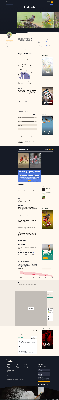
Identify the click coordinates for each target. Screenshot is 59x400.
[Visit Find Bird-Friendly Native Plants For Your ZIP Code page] (47, 219)
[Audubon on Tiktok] (45, 384)
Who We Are (8, 366)
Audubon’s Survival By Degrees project (24, 288)
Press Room (17, 368)
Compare (46, 149)
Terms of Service (41, 377)
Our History (8, 367)
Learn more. (34, 114)
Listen (52, 4)
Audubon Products (26, 367)
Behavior (8, 43)
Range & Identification (10, 41)
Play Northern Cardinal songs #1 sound (28, 153)
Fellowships (17, 367)
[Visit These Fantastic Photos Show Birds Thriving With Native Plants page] (47, 197)
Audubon (8, 1)
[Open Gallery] (40, 12)
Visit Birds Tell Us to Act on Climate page (47, 252)
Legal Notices (16, 379)
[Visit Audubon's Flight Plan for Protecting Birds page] (47, 125)
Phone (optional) (40, 374)
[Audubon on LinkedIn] (44, 384)
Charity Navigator (8, 375)
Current (49, 295)
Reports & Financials (9, 371)
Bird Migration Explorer (46, 58)
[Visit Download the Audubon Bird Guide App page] (47, 96)
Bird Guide (24, 4)
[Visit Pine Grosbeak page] (35, 160)
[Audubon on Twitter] (42, 384)
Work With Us (17, 366)
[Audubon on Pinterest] (47, 384)
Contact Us (22, 379)
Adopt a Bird (51, 149)
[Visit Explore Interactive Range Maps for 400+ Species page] (47, 66)
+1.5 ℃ (51, 295)
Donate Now (25, 368)
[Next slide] (58, 19)
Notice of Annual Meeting (10, 370)
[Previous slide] (0, 19)
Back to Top (8, 46)
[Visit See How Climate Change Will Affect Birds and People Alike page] (47, 339)
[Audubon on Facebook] (40, 384)
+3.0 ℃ (22, 337)
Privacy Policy (19, 379)
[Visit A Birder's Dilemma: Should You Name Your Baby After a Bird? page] (47, 189)
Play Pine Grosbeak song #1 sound (40, 153)
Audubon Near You (26, 366)
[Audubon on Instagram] (38, 384)
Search (45, 2)
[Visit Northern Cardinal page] (23, 160)
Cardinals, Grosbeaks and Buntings (31, 4)
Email (39, 369)
